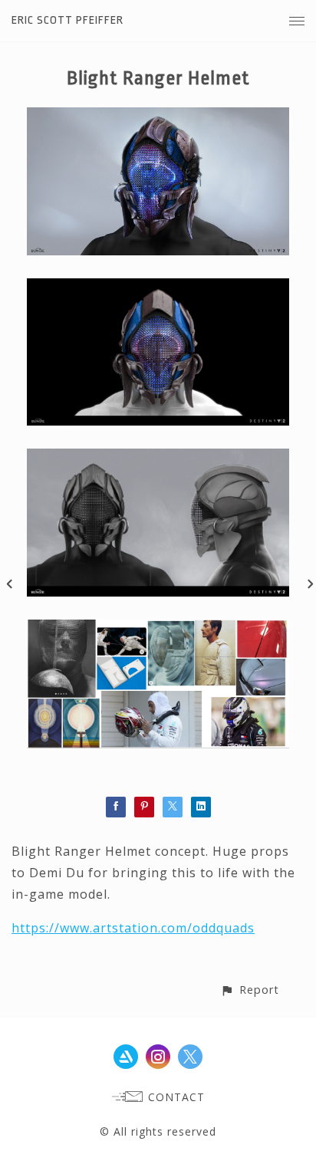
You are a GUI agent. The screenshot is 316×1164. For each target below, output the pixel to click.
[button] (249, 989)
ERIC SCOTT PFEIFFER (67, 20)
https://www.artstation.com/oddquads (133, 927)
